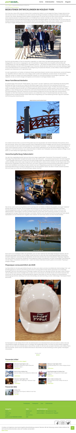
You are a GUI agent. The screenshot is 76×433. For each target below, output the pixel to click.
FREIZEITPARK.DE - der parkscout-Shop (46, 411)
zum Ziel (16, 394)
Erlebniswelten (49, 2)
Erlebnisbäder (49, 403)
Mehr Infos (5, 430)
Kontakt (28, 413)
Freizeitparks (16, 7)
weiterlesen (17, 368)
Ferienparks (35, 403)
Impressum (29, 411)
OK (72, 428)
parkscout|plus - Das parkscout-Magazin (47, 413)
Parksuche (59, 2)
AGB (27, 417)
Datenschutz (29, 415)
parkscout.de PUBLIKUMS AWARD (13, 417)
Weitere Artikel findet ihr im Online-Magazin (16, 361)
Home (41, 2)
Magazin (68, 2)
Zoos (42, 403)
